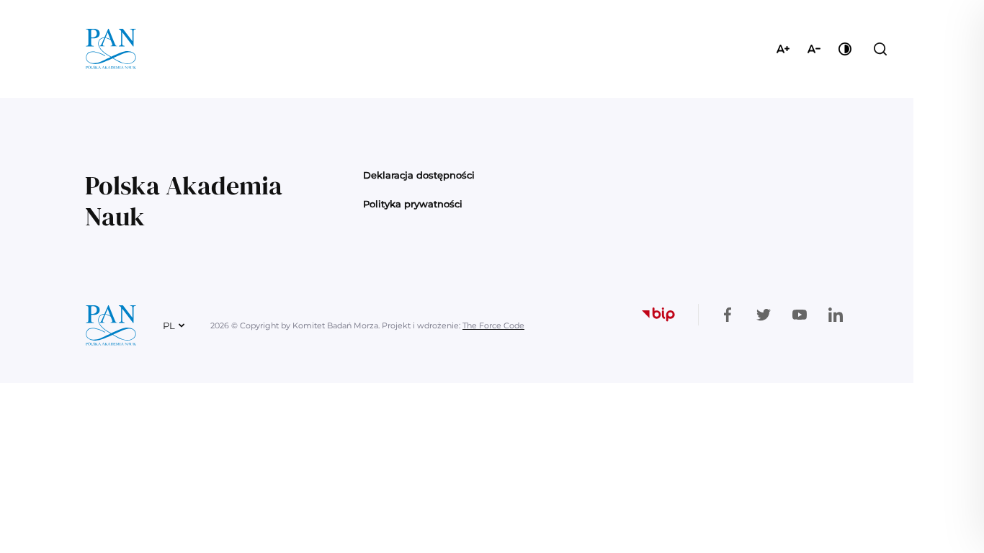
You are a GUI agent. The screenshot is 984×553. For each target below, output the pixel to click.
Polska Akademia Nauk (183, 201)
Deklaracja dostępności (419, 175)
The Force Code (493, 325)
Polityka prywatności (412, 204)
